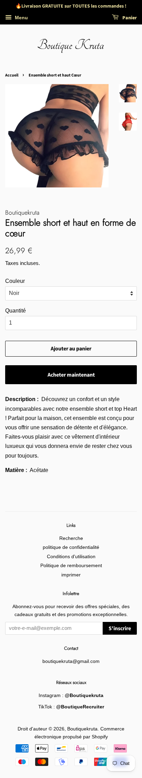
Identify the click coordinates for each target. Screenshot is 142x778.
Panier (129, 17)
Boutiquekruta (82, 728)
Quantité (15, 311)
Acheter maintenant (71, 375)
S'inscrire (120, 628)
